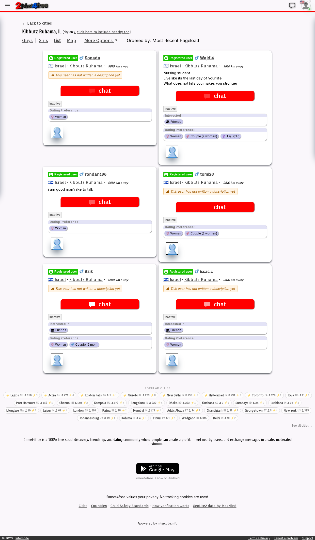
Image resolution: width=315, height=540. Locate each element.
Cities (83, 506)
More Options (99, 40)
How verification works (170, 506)
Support (307, 538)
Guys (27, 40)
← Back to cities (37, 23)
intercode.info (167, 523)
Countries (99, 506)
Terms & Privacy (259, 538)
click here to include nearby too (103, 32)
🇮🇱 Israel (57, 65)
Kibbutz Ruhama (86, 65)
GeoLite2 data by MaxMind (214, 506)
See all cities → (302, 425)
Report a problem (286, 538)
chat (104, 90)
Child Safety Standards (129, 506)
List (57, 40)
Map (71, 40)
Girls (43, 40)
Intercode (22, 538)
